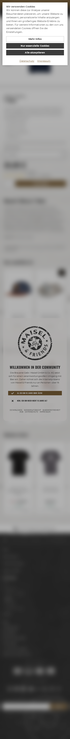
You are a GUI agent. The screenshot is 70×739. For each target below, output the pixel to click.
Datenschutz (27, 61)
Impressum (43, 61)
